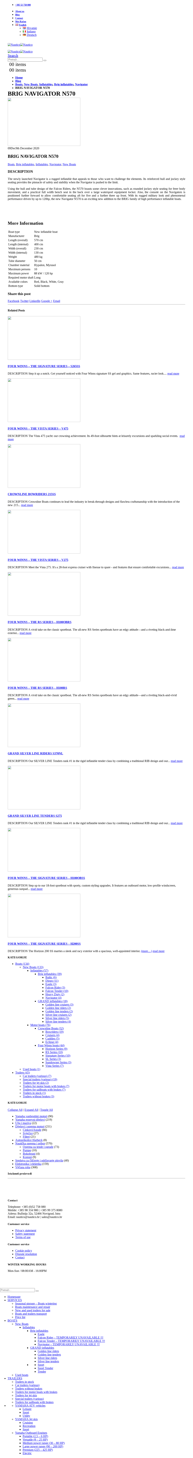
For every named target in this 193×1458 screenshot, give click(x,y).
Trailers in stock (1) (34, 1093)
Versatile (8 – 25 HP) (35, 1439)
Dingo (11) (51, 980)
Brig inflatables (25, 164)
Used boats (21, 1375)
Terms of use (23, 1237)
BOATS (12, 1320)
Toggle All (46, 1109)
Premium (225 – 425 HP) (38, 1449)
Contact (19, 18)
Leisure (27, 1409)
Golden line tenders (49, 1354)
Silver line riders (47, 1358)
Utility (26, 1415)
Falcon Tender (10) (56, 991)
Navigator (55, 164)
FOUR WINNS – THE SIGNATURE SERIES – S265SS (44, 366)
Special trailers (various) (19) (40, 1079)
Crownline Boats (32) (51, 1028)
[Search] (44, 60)
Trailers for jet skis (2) (36, 1082)
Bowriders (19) (54, 1031)
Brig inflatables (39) (50, 974)
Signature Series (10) (57, 1055)
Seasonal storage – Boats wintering (36, 1303)
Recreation (29, 1426)
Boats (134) (22, 963)
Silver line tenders (48, 1361)
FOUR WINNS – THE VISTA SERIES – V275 (38, 559)
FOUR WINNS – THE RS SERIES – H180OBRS (39, 622)
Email (56, 301)
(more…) (146, 951)
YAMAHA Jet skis (26, 1419)
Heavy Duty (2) (54, 994)
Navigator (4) (53, 997)
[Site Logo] (20, 44)
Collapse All (15, 1109)
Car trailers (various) (27, 1385)
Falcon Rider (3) (55, 987)
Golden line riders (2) (58, 1008)
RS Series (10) (54, 1052)
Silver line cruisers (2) (58, 1014)
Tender (42, 1371)
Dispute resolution (26, 1254)
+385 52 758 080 (23, 5)
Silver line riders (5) (57, 1018)
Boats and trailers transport (31, 1313)
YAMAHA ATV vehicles (30, 1405)
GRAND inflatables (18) (52, 1001)
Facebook (13, 301)
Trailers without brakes (28, 1388)
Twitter (24, 301)
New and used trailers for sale (32, 1310)
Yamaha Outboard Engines (31, 1432)
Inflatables (42, 164)
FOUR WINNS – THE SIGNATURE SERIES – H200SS (44, 943)
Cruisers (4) (52, 1035)
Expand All (31, 1109)
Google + (46, 301)
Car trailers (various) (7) (37, 1076)
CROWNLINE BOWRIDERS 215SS (32, 494)
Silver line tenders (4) (58, 1021)
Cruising (28, 1422)
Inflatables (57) (39, 970)
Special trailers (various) (29, 1398)
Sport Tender (45, 1368)
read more (173, 373)
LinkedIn (34, 301)
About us (19, 11)
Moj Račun (20, 21)
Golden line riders (48, 1351)
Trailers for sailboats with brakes (34, 1402)
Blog (17, 14)
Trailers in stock (24, 1381)
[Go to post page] (44, 358)
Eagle (41, 1334)
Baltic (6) (51, 977)
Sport (41, 1364)
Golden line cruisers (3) (59, 1004)
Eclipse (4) (51, 1042)
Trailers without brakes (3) (38, 1096)
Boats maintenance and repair (32, 1307)
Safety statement (25, 1233)
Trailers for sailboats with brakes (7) (44, 1089)
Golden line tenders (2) (59, 1011)
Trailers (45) (22, 1072)
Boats (11, 164)
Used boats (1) (31, 1069)
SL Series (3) (53, 1059)
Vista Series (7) (54, 1065)
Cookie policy (23, 1250)
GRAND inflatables (42, 1347)
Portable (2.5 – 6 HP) (35, 1436)
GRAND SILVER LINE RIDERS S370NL (35, 753)
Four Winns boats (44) (51, 1045)
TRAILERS (15, 1378)
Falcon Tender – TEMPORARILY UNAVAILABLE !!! (71, 1341)
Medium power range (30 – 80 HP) (44, 1443)
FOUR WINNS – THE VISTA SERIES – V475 (38, 428)
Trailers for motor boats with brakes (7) (46, 1086)
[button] (13, 55)
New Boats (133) (33, 967)
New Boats (69, 164)
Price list (20, 1317)
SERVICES (15, 1300)
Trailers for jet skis (26, 1395)
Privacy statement (25, 1230)
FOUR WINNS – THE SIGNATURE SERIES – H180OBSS (46, 878)
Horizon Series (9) (56, 1048)
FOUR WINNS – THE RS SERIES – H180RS (37, 687)
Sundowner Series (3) (58, 1062)
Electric (27, 1453)
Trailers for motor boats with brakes (36, 1392)
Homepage (14, 1296)
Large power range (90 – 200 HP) (43, 1446)
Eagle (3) (50, 984)
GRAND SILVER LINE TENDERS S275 (35, 815)
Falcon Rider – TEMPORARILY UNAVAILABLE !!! (70, 1337)
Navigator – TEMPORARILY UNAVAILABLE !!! (69, 1344)
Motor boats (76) (40, 1025)
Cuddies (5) (52, 1038)
